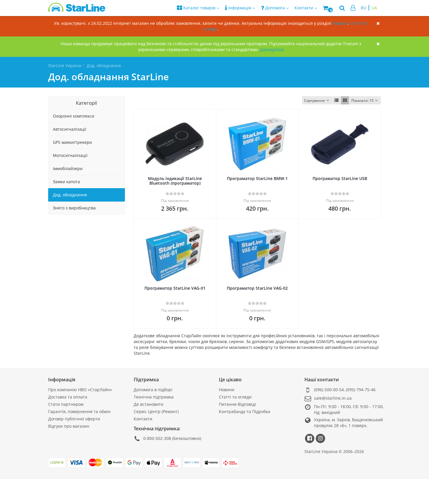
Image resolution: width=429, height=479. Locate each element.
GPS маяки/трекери (72, 142)
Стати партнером (65, 404)
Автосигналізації (69, 129)
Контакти (143, 419)
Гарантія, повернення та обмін (79, 411)
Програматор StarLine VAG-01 (174, 288)
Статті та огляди (235, 397)
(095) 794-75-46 (361, 389)
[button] (328, 8)
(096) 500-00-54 (329, 389)
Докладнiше (272, 49)
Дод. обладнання (70, 194)
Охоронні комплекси (73, 116)
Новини (340, 23)
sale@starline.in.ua (333, 398)
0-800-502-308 (157, 438)
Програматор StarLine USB (340, 178)
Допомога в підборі (153, 389)
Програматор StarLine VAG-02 (257, 288)
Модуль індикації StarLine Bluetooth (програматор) (175, 181)
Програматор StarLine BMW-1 (257, 178)
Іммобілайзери (68, 168)
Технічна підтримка (154, 397)
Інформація (239, 8)
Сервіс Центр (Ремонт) (156, 411)
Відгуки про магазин (68, 426)
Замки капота (66, 181)
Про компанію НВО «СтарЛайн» (80, 389)
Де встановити (148, 404)
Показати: (362, 100)
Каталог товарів (199, 8)
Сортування (314, 100)
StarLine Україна (64, 65)
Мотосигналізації (70, 155)
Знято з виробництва (74, 208)
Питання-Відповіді (237, 404)
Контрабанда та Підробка (244, 411)
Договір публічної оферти (74, 419)
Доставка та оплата (67, 397)
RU (363, 8)
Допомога (275, 8)
